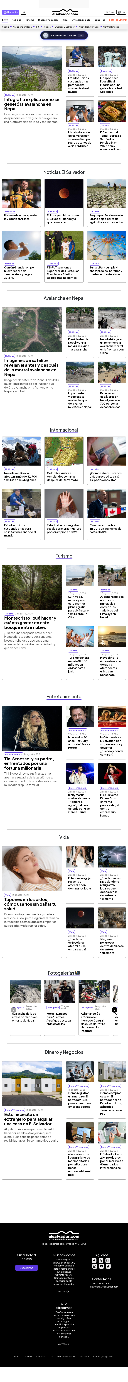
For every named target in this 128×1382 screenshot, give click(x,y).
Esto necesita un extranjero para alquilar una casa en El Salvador (28, 1119)
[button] (114, 1010)
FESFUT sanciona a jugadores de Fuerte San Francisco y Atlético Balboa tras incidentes (63, 272)
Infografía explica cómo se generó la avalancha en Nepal (31, 104)
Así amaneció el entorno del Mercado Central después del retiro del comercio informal (93, 1022)
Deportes (99, 19)
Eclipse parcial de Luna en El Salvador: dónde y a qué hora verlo (63, 219)
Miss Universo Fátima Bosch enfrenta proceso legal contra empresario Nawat (109, 805)
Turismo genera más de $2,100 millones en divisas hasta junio (78, 664)
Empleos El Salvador (64, 27)
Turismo (29, 19)
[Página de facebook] (93, 1262)
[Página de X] (100, 1262)
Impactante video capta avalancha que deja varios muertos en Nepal (79, 400)
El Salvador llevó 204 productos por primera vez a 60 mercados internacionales (111, 1160)
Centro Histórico (111, 27)
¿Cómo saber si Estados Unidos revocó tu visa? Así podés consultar (106, 476)
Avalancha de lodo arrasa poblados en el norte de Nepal (24, 1017)
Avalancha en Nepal (22, 27)
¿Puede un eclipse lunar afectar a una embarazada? (77, 944)
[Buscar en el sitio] (23, 12)
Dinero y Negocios (103, 1356)
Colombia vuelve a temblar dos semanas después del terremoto (62, 476)
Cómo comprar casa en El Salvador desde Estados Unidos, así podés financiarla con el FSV (111, 1103)
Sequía (5, 27)
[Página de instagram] (107, 1262)
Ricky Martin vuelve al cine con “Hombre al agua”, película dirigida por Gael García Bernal (79, 803)
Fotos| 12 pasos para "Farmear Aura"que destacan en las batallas (59, 1019)
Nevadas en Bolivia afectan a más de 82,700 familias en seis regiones (20, 476)
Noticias (16, 19)
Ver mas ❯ (63, 1291)
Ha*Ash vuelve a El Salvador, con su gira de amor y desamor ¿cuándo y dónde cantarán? (111, 746)
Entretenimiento (81, 19)
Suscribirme (26, 1267)
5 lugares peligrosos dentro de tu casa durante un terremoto (112, 945)
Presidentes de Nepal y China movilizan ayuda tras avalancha (78, 344)
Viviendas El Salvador (89, 27)
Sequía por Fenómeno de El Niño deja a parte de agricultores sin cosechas (106, 219)
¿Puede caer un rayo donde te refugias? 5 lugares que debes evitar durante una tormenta (110, 888)
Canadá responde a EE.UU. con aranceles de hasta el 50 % (105, 528)
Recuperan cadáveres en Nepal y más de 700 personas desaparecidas (110, 400)
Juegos (47, 27)
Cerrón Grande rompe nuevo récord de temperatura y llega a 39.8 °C (19, 272)
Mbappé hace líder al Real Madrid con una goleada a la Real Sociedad (111, 84)
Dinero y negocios (48, 19)
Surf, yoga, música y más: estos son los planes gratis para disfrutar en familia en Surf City (79, 607)
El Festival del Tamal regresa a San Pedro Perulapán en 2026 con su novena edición (110, 140)
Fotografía (18, 1007)
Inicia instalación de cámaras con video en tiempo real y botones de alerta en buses (79, 139)
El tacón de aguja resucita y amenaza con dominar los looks (79, 883)
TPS (37, 27)
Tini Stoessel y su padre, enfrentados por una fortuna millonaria (29, 763)
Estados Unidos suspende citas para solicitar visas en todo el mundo (78, 84)
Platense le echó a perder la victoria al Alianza (21, 217)
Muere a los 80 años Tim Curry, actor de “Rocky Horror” (79, 742)
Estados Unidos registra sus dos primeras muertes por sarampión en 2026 (64, 528)
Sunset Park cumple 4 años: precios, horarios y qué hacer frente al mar (106, 271)
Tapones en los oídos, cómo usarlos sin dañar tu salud (30, 904)
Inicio (5, 19)
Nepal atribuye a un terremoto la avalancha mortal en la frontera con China (112, 346)
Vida (65, 19)
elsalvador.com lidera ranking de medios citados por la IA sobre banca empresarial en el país (79, 1164)
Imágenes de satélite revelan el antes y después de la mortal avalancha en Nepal (31, 367)
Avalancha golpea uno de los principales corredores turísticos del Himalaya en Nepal (112, 607)
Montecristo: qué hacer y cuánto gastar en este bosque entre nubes (30, 622)
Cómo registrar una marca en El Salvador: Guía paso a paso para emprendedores (79, 1099)
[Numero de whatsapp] (94, 1267)
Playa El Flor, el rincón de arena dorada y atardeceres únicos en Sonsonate (110, 666)
